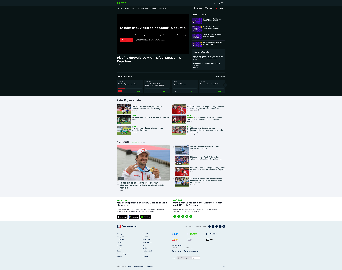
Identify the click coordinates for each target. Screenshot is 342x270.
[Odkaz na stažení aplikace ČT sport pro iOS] (122, 217)
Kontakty (145, 257)
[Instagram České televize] (209, 226)
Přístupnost (149, 266)
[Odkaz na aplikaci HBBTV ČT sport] (145, 217)
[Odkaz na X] (182, 216)
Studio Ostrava (146, 242)
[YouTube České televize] (216, 226)
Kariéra (144, 248)
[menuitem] (120, 8)
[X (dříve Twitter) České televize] (220, 226)
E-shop (119, 251)
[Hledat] (214, 3)
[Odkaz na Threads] (190, 216)
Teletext (119, 242)
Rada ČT (144, 245)
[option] (180, 258)
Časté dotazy (146, 254)
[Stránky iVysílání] (211, 234)
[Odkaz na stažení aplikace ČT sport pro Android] (134, 217)
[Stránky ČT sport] (192, 234)
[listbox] (188, 257)
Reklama (145, 237)
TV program (120, 234)
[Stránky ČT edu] (209, 240)
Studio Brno (146, 239)
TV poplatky (120, 239)
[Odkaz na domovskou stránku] (124, 3)
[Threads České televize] (223, 226)
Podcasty (119, 245)
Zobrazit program (219, 76)
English (130, 266)
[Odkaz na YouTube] (186, 216)
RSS (224, 266)
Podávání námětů (147, 251)
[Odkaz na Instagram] (174, 216)
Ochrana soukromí (139, 266)
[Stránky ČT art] (191, 240)
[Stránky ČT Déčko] (175, 240)
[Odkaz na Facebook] (178, 216)
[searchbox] (203, 3)
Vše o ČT (119, 257)
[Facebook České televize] (213, 226)
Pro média (145, 234)
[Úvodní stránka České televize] (127, 226)
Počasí (119, 248)
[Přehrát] (193, 22)
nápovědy (147, 40)
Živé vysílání (120, 237)
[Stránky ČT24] (175, 234)
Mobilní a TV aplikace (123, 254)
